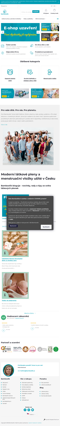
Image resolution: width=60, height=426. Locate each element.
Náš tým (5, 384)
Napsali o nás (6, 389)
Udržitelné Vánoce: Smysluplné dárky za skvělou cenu (12, 259)
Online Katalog (6, 393)
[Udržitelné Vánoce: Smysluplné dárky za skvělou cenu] (15, 243)
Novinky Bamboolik (46, 395)
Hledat (36, 11)
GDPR (23, 395)
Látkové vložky (45, 393)
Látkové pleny (44, 391)
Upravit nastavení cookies (34, 422)
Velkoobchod (25, 400)
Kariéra (4, 387)
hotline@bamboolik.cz (27, 371)
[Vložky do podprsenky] (15, 285)
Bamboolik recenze (8, 395)
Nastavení (13, 225)
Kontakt (5, 403)
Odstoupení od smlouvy (28, 391)
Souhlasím (46, 227)
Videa (4, 391)
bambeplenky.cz (7, 401)
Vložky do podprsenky (9, 300)
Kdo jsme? (5, 382)
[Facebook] (25, 409)
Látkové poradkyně (46, 384)
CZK (54, 6)
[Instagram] (28, 409)
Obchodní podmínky (27, 382)
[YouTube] (32, 409)
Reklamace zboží (26, 389)
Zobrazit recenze (19, 318)
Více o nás (4, 124)
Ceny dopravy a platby (27, 384)
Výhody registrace (26, 387)
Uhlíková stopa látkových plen (9, 398)
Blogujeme (4, 6)
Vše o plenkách (45, 382)
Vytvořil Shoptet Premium (52, 419)
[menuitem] (12, 18)
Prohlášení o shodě (27, 393)
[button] (2, 32)
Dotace (24, 397)
